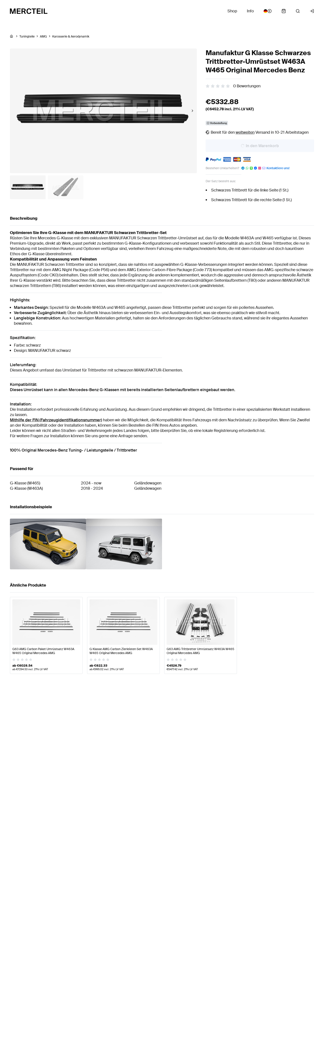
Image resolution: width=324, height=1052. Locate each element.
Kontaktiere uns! (277, 168)
